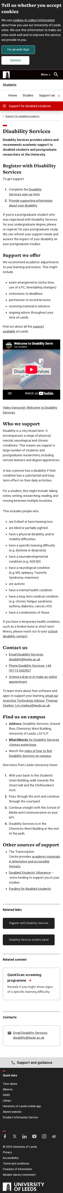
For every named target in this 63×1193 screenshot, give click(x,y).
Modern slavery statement (19, 1174)
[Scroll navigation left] (4, 95)
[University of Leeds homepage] (6, 74)
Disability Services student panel (29, 939)
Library (7, 1100)
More (44, 74)
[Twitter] (15, 1137)
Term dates (10, 1083)
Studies (28, 95)
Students (9, 85)
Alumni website (12, 1111)
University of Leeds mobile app (22, 1106)
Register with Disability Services (28, 923)
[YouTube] (34, 1137)
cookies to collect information (34, 20)
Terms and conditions (16, 1163)
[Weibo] (54, 1137)
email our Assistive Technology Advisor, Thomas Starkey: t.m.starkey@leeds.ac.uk (30, 700)
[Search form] (56, 74)
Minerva (7, 1089)
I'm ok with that (18, 49)
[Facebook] (5, 1137)
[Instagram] (44, 1137)
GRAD (6, 1095)
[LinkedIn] (24, 1137)
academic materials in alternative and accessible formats (34, 861)
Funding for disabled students (30, 889)
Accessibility (11, 1158)
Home (12, 95)
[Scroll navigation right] (59, 95)
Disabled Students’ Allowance (30, 872)
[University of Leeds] (23, 1187)
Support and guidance (34, 1062)
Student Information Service (20, 1117)
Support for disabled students (30, 106)
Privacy (7, 1152)
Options (15, 60)
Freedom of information (17, 1169)
